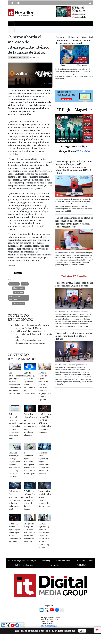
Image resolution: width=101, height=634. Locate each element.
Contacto (55, 565)
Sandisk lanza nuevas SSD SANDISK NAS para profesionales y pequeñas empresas (44, 423)
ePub (86, 151)
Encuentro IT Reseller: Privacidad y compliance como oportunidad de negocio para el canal (74, 40)
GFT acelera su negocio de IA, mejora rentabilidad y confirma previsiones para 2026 (30, 533)
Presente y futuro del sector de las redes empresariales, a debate (74, 284)
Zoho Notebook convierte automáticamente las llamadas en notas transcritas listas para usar (16, 426)
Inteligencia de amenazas (14, 298)
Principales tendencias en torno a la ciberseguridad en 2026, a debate (74, 336)
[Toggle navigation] (11, 23)
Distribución (14, 284)
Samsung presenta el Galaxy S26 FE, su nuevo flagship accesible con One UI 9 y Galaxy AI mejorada (14, 465)
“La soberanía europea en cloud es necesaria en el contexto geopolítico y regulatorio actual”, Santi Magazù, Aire (74, 222)
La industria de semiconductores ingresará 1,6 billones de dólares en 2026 (16, 500)
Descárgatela (79, 17)
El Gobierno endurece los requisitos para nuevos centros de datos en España (29, 500)
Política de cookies (64, 560)
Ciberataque (18, 292)
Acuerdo (25, 284)
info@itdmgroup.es (49, 626)
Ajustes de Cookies (85, 560)
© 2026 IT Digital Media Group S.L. (23, 560)
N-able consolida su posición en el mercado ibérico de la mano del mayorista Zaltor (33, 334)
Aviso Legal (47, 560)
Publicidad (81, 565)
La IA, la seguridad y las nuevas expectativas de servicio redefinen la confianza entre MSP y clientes (43, 536)
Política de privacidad (24, 565)
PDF (78, 151)
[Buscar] (12, 3)
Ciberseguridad (18, 288)
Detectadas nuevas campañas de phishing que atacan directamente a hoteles (15, 533)
